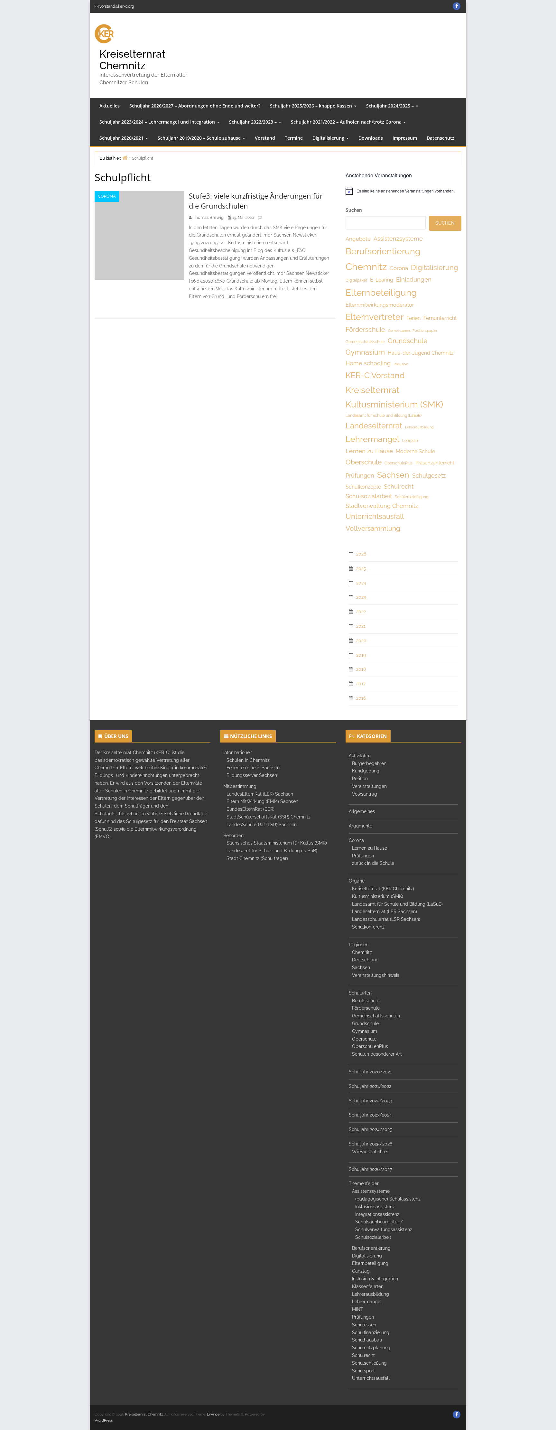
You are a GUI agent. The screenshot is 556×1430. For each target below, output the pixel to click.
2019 (361, 655)
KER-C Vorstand (375, 375)
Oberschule (364, 462)
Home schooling (368, 363)
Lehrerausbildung (419, 427)
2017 (361, 683)
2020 (361, 640)
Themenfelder (364, 1183)
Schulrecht (398, 486)
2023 (361, 597)
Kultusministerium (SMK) (394, 404)
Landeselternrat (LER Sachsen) (384, 911)
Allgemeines (362, 811)
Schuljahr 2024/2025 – (390, 106)
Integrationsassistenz (377, 1214)
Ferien (413, 318)
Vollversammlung (373, 528)
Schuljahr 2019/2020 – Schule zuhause (200, 138)
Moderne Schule (415, 451)
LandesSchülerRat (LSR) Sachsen (262, 824)
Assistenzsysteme (398, 238)
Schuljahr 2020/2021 (122, 138)
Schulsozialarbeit (369, 496)
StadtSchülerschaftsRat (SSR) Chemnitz (268, 816)
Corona (107, 196)
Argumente (360, 825)
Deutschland (365, 959)
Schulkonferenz (368, 927)
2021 (361, 626)
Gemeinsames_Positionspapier (412, 330)
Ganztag (361, 1271)
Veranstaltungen (369, 786)
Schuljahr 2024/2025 (370, 1129)
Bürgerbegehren (369, 763)
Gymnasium (365, 352)
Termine (294, 138)
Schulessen (364, 1324)
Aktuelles (109, 106)
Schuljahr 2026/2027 (370, 1169)
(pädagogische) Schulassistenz (388, 1198)
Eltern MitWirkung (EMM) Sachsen (262, 801)
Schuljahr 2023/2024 (370, 1114)
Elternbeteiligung (381, 292)
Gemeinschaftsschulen (376, 1015)
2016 (361, 698)
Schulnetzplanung (371, 1347)
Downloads (370, 138)
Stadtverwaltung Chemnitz (382, 505)
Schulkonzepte (363, 487)
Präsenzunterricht (434, 463)
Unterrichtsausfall (375, 516)
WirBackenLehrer (370, 1151)
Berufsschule (365, 1000)
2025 (361, 568)
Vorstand (265, 138)
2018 (361, 669)
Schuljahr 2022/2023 (370, 1100)
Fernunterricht (440, 318)
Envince (213, 1414)
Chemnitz (366, 266)
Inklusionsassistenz (375, 1206)
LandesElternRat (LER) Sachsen (260, 794)
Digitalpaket (356, 280)
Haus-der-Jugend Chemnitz (421, 353)
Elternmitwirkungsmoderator (380, 305)
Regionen (358, 944)
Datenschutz (440, 138)
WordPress (104, 1420)
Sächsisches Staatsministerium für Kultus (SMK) (277, 843)
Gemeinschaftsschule (365, 342)
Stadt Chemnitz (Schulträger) (257, 858)
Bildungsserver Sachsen (252, 775)
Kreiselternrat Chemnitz (132, 59)
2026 (361, 553)
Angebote (358, 239)
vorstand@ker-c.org (116, 6)
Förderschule (365, 329)
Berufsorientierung (383, 251)
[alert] (403, 191)
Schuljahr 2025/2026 (370, 1143)
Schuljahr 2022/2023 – (253, 122)
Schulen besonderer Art (377, 1054)
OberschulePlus (398, 463)
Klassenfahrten (368, 1286)
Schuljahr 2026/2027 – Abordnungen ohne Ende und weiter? (194, 106)
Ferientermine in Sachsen (253, 767)
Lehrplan (410, 440)
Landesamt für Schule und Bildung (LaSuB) (384, 415)
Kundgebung (365, 770)
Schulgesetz (429, 475)
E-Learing (381, 280)
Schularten (360, 992)
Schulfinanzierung (370, 1332)
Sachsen (393, 475)
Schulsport (363, 1370)
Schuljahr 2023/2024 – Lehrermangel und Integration (157, 122)
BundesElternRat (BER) (250, 809)
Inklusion (401, 364)
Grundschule (407, 341)
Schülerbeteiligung (411, 497)
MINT (357, 1309)
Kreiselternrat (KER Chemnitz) (383, 888)
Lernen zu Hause (369, 450)
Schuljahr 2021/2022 (370, 1086)
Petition (360, 778)
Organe (357, 880)
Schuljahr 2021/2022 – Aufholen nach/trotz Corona (347, 122)
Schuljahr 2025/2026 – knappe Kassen (311, 106)
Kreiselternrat (372, 390)
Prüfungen (360, 475)
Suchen (354, 210)
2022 (361, 611)
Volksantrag (364, 794)
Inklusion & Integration (375, 1278)
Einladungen (413, 279)
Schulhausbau (367, 1339)
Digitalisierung (329, 138)
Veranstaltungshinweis (375, 975)
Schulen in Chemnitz (248, 760)
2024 (361, 582)
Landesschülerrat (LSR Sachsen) (386, 919)
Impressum (405, 138)
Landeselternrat (374, 425)
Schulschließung (369, 1363)
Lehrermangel (372, 439)
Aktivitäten (360, 755)
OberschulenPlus (370, 1046)
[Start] (124, 157)
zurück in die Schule (373, 863)
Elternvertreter (374, 317)
